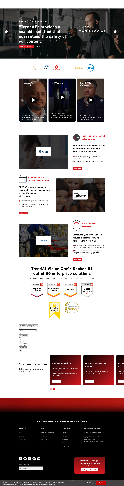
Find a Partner (23, 443)
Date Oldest (22, 345)
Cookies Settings (89, 483)
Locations (65, 439)
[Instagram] (34, 458)
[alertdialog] (62, 483)
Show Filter (22, 326)
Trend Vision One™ (46, 421)
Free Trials (44, 443)
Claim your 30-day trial (89, 469)
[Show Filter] (20, 328)
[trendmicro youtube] (38, 458)
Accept (101, 483)
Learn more (56, 381)
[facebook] (25, 458)
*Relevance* (23, 336)
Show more (23, 348)
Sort (29, 326)
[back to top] (20, 350)
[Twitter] (29, 458)
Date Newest (23, 344)
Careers (64, 436)
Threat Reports (23, 439)
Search (35, 326)
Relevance (22, 338)
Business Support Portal (47, 432)
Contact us (40, 44)
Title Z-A (21, 342)
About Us (65, 432)
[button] (6, 31)
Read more (77, 168)
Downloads (44, 439)
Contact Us (44, 436)
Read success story (25, 44)
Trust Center (66, 446)
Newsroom (22, 436)
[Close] (121, 483)
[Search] (62, 333)
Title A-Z (21, 340)
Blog (20, 432)
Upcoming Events (67, 443)
